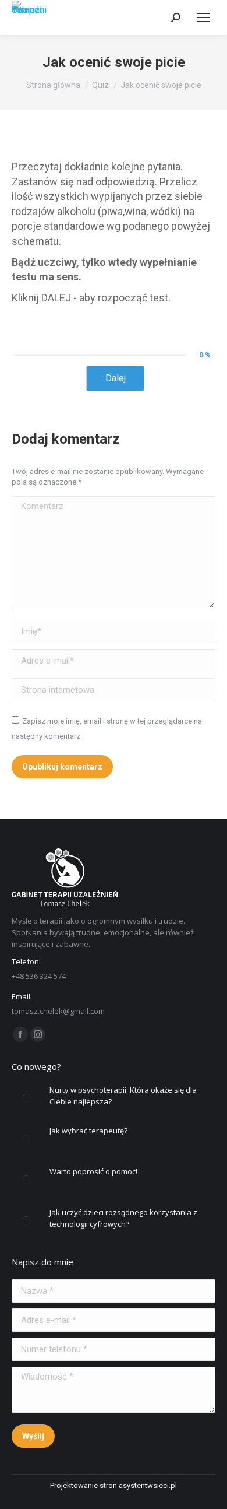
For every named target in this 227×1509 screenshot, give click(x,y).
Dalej (115, 378)
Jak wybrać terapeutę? (88, 1130)
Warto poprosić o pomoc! (93, 1171)
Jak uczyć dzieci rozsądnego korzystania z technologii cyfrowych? (123, 1218)
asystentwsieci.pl (148, 1485)
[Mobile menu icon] (203, 17)
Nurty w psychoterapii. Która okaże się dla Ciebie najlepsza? (123, 1096)
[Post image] (26, 1098)
